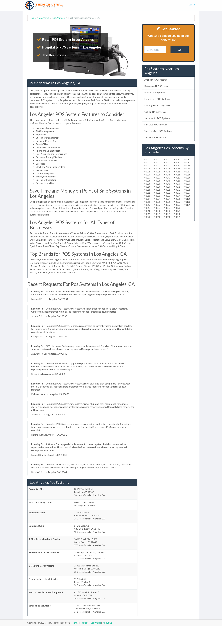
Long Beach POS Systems (157, 99)
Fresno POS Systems (154, 92)
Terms (75, 622)
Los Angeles (58, 17)
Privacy (84, 622)
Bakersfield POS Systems (156, 86)
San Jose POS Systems (155, 137)
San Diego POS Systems (156, 124)
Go (180, 49)
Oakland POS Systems (155, 111)
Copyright (95, 622)
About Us (107, 622)
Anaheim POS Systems (155, 79)
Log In (191, 4)
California (44, 17)
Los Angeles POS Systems (157, 105)
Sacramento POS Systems (157, 118)
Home (33, 17)
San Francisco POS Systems (158, 131)
